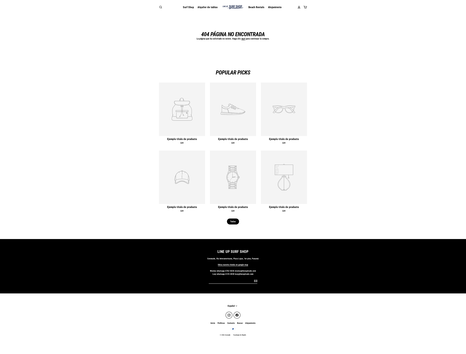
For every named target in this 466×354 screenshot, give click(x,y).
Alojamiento (275, 7)
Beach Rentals (256, 7)
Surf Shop (188, 7)
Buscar (240, 323)
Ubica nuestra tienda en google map (233, 265)
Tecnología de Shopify (239, 335)
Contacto (231, 323)
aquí (243, 38)
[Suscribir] (255, 281)
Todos (233, 221)
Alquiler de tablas (208, 7)
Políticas (221, 323)
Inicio (213, 323)
